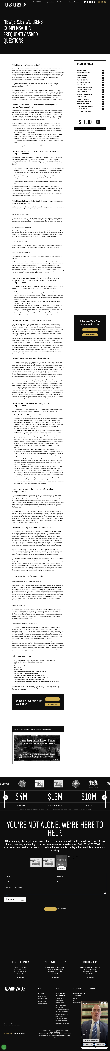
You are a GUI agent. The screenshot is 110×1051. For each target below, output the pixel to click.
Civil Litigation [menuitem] (81, 97)
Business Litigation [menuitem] (83, 104)
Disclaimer (57, 1032)
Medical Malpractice (61, 1005)
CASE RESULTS (77, 988)
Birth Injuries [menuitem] (81, 85)
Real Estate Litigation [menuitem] (83, 99)
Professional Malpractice (62, 1023)
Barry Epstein (42, 996)
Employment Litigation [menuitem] (84, 101)
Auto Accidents (60, 1000)
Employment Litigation (61, 1020)
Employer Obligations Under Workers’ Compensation (29, 662)
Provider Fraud (18, 667)
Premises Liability (60, 1004)
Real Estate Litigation (61, 1018)
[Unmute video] (83, 1003)
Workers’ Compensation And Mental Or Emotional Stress (30, 671)
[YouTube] (85, 2)
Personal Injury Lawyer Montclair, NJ (48, 1034)
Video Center (76, 998)
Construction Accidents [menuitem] (84, 89)
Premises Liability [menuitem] (82, 80)
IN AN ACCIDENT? (37, 1)
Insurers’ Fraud (18, 669)
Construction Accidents (62, 1011)
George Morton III (42, 1003)
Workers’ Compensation (62, 1014)
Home (39, 988)
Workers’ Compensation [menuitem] (84, 94)
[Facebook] (90, 2)
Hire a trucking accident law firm (70, 2)
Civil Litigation (59, 1016)
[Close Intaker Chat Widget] (105, 1003)
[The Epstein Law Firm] (15, 5)
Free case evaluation (52, 704)
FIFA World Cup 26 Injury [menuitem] (84, 111)
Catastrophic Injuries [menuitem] (83, 73)
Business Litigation (61, 1022)
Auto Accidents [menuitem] (82, 75)
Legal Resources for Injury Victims (79, 995)
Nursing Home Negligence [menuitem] (84, 87)
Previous (5, 797)
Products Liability (60, 1002)
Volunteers (17, 664)
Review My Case (50, 909)
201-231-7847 (52, 699)
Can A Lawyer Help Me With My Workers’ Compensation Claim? (31, 677)
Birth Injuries (59, 1007)
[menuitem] (34, 7)
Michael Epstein (42, 998)
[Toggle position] (102, 1003)
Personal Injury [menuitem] (82, 70)
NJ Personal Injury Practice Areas (61, 995)
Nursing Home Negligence (62, 1009)
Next (104, 797)
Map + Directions (20, 977)
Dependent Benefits (19, 666)
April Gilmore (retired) (44, 1000)
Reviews (92, 988)
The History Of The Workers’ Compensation (26, 675)
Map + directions (55, 977)
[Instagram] (94, 2)
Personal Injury (60, 998)
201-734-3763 (55, 973)
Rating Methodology (87, 809)
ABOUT (57, 988)
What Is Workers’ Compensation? (23, 673)
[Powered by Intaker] (97, 1047)
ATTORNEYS (41, 994)
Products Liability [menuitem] (82, 78)
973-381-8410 (90, 973)
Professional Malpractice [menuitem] (85, 106)
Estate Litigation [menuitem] (82, 109)
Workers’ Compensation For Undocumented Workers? (29, 679)
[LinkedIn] (92, 2)
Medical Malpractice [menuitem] (83, 82)
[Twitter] (87, 2)
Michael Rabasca (42, 1001)
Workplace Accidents (61, 1013)
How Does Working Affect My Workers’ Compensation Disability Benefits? (35, 660)
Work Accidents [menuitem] (82, 92)
